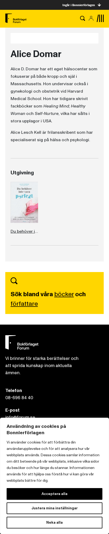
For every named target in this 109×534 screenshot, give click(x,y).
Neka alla (54, 522)
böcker (64, 294)
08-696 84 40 (19, 398)
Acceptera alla (54, 493)
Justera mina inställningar (54, 508)
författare (24, 303)
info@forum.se (20, 417)
